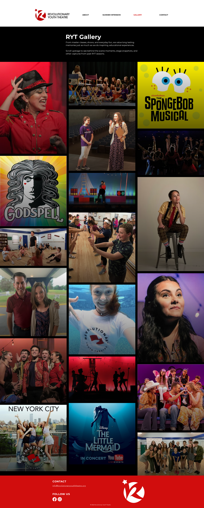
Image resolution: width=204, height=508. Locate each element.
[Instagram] (60, 499)
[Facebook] (54, 499)
